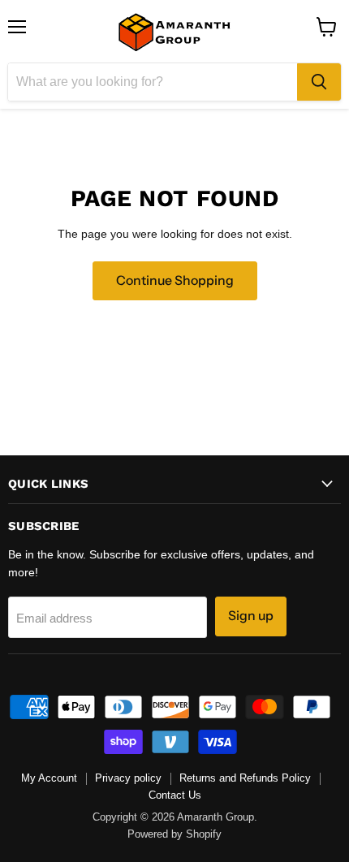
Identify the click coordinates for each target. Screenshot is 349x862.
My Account (49, 778)
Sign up (251, 615)
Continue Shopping (175, 280)
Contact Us (175, 795)
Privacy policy (128, 778)
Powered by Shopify (174, 834)
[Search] (319, 82)
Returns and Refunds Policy (245, 778)
